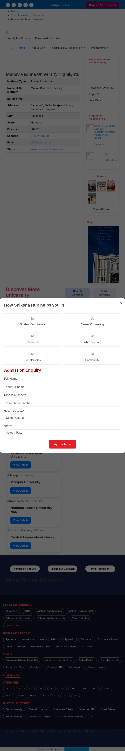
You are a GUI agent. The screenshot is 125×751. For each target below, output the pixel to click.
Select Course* (14, 411)
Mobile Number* (15, 395)
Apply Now (62, 444)
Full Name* (11, 378)
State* (8, 426)
